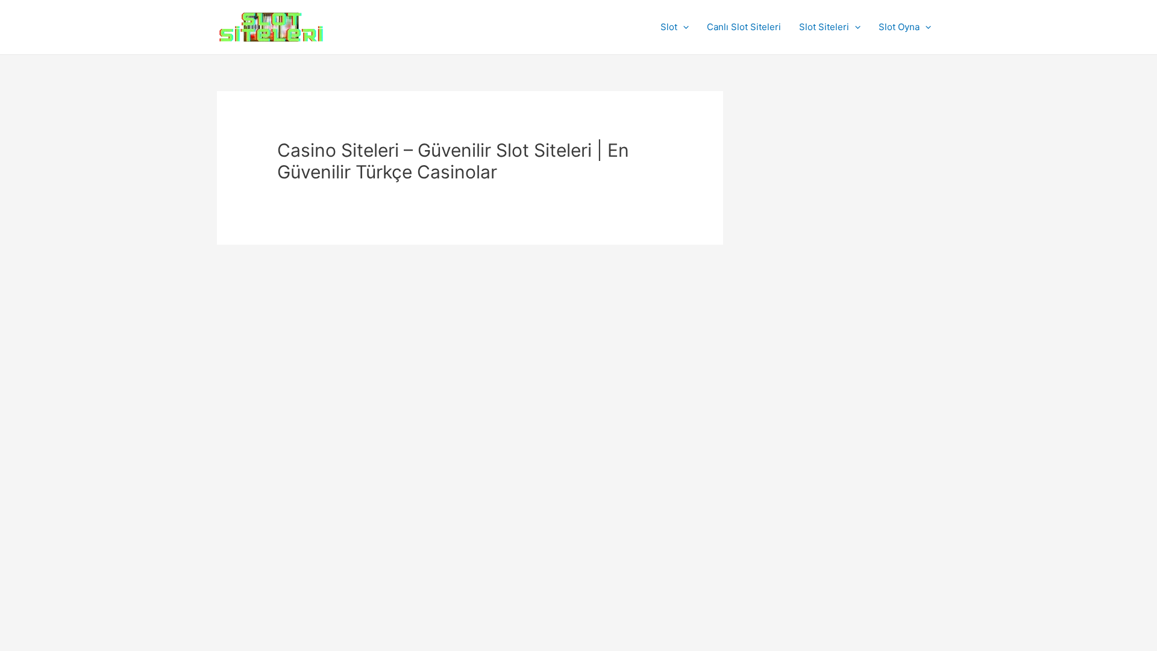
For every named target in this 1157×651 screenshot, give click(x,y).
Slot (668, 27)
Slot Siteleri (824, 27)
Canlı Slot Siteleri (744, 27)
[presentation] (683, 27)
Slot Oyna (899, 27)
